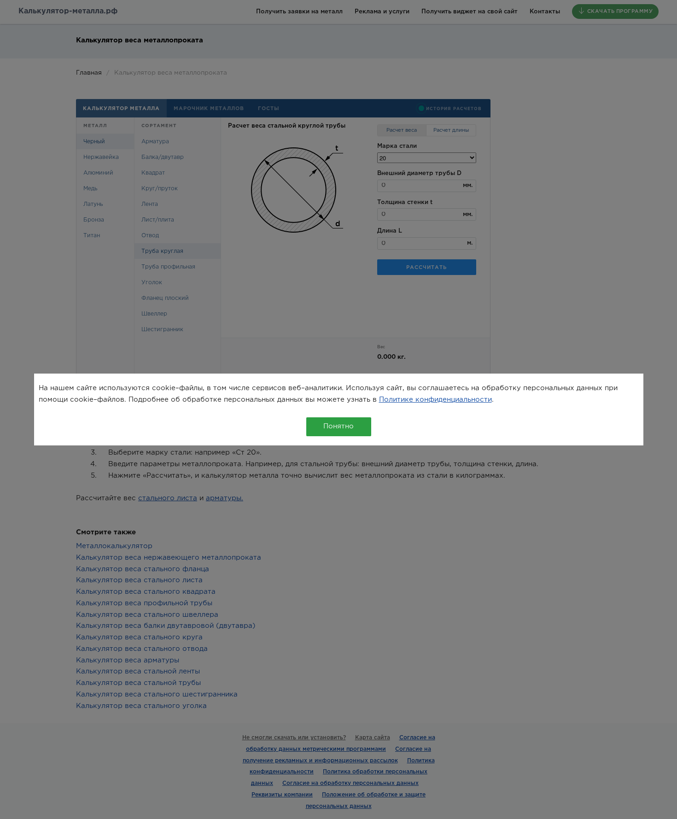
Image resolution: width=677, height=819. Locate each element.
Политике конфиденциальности (435, 400)
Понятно (338, 426)
